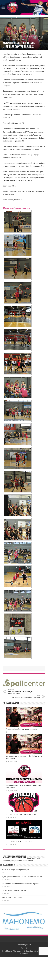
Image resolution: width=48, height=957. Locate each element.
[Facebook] (24, 947)
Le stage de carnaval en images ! (26, 696)
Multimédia (14, 36)
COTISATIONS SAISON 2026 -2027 (21, 815)
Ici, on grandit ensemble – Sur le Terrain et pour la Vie (22, 877)
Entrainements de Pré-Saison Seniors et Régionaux (21, 884)
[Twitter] (26, 947)
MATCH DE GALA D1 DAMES (19, 842)
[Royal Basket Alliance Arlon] (24, 7)
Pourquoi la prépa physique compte (21, 729)
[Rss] (22, 947)
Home (5, 36)
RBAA (28, 945)
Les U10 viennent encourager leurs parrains (20, 692)
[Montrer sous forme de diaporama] (16, 208)
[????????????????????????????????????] (17, 245)
